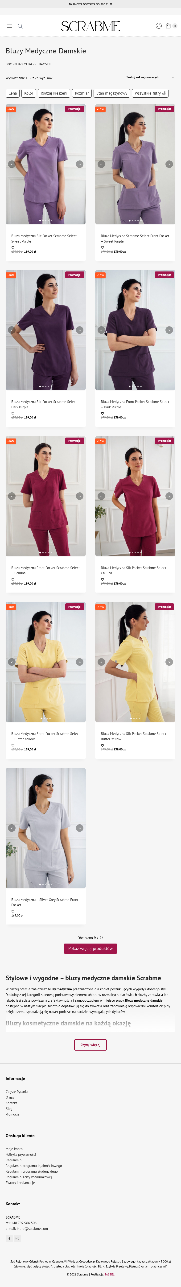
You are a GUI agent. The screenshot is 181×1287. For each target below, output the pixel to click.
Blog (9, 1108)
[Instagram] (17, 1238)
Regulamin (13, 1160)
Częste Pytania (17, 1091)
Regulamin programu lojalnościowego (34, 1165)
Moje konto (14, 1149)
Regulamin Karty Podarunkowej (29, 1177)
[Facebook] (9, 1238)
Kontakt (11, 1103)
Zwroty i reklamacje (20, 1182)
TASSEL (110, 1274)
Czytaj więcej (90, 1045)
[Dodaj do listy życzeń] (45, 247)
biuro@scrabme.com (32, 1228)
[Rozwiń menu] (10, 26)
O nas (10, 1097)
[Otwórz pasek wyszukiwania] (20, 26)
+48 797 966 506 (24, 1223)
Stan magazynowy (111, 93)
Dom (9, 64)
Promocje (13, 1114)
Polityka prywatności (21, 1154)
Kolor (28, 93)
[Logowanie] (159, 26)
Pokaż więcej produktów (90, 948)
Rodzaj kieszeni (54, 93)
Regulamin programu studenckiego (32, 1171)
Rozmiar (82, 93)
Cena (12, 93)
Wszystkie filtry (148, 93)
